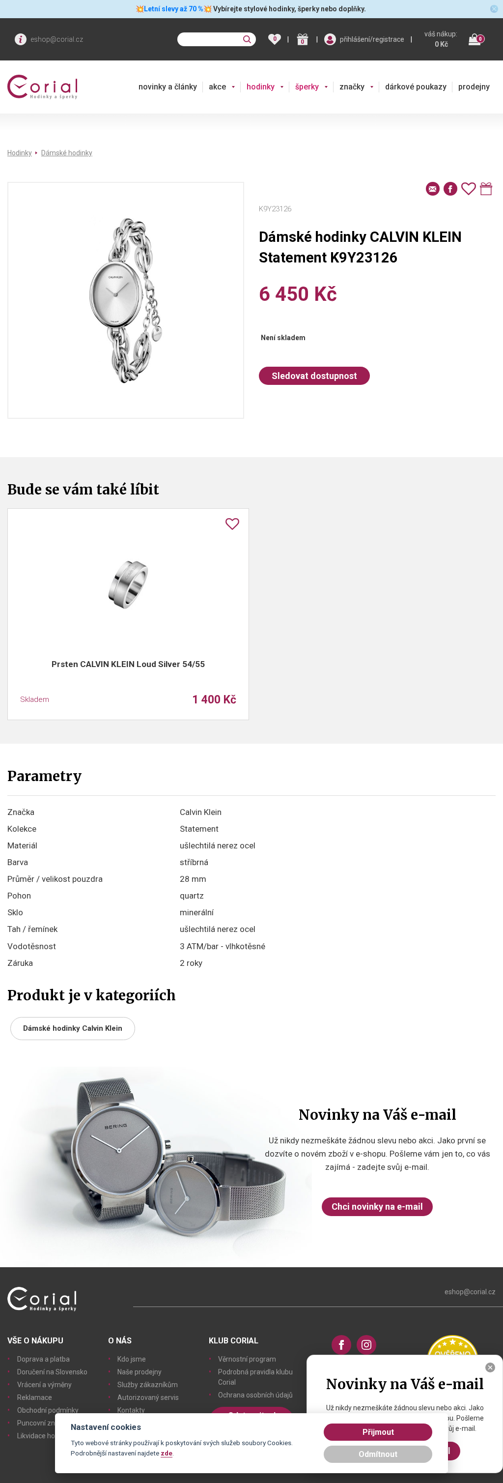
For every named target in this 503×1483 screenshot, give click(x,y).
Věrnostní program (247, 1359)
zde (166, 1453)
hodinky (261, 86)
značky (351, 86)
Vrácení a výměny (44, 1385)
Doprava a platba (43, 1359)
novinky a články (168, 86)
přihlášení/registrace (372, 39)
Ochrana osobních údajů (255, 1395)
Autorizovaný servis (148, 1397)
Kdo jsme (131, 1359)
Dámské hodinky (66, 153)
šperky (307, 86)
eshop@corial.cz (56, 39)
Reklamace (34, 1397)
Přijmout (378, 1432)
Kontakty (131, 1410)
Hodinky (19, 153)
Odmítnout (378, 1454)
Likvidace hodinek (44, 1436)
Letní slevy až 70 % (173, 9)
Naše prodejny (139, 1372)
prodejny (474, 86)
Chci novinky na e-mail (377, 1206)
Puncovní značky (43, 1423)
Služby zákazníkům (147, 1385)
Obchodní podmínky (48, 1410)
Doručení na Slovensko (52, 1372)
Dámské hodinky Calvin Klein (72, 1028)
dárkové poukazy (416, 86)
